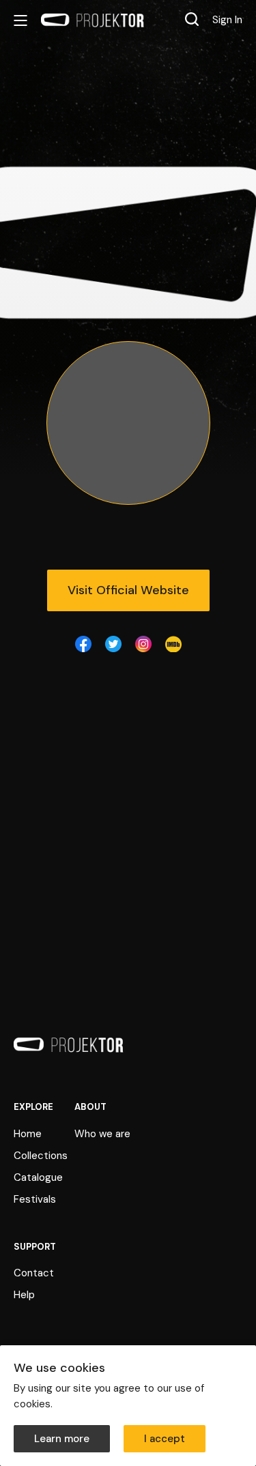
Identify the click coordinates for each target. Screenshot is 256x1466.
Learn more (61, 1439)
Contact (34, 1273)
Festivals (35, 1199)
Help (24, 1295)
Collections (41, 1155)
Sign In (227, 20)
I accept (164, 1439)
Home (28, 1134)
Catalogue (38, 1177)
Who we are (102, 1134)
